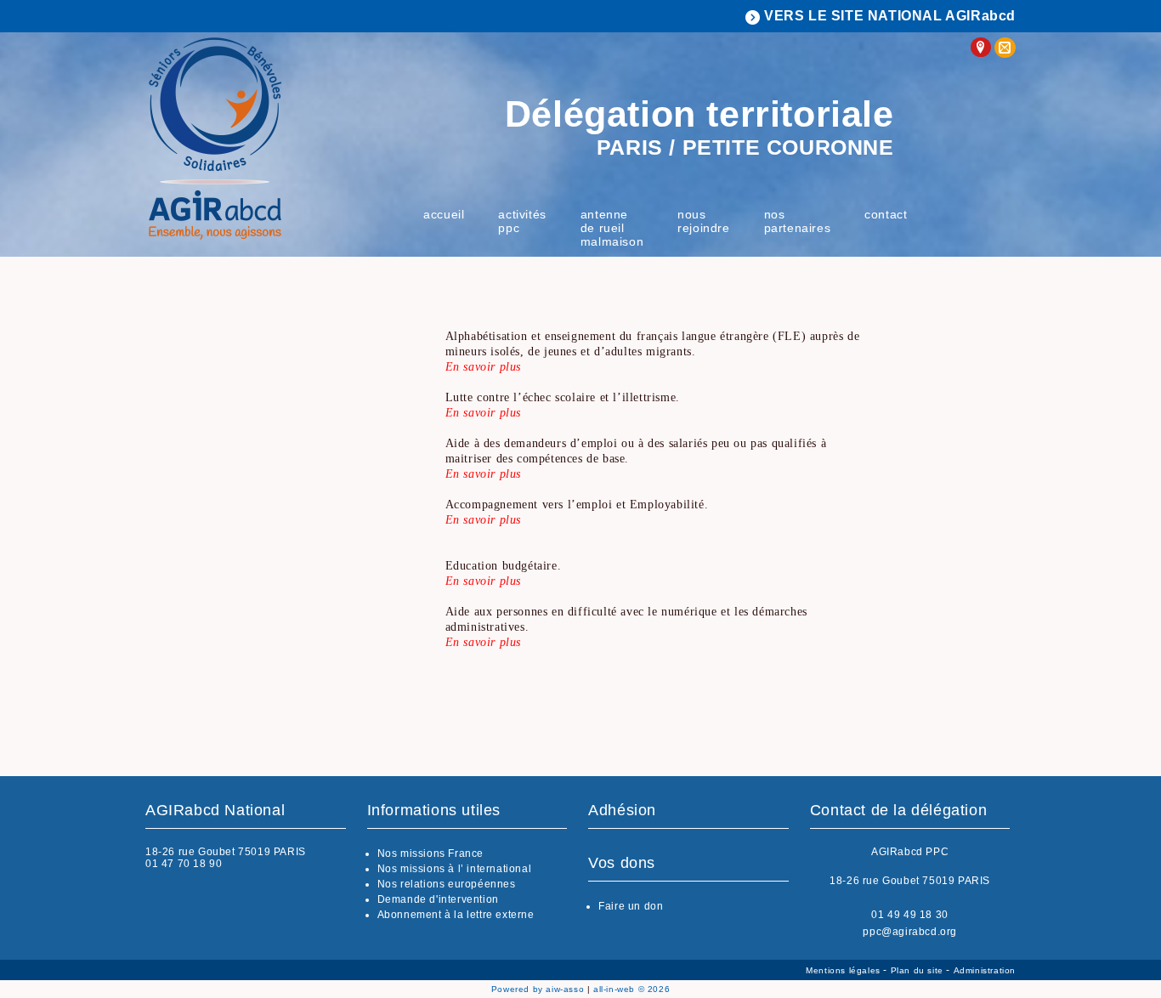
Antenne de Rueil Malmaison (611, 227)
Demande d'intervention (438, 899)
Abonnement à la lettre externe (456, 915)
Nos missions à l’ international (454, 869)
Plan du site (919, 970)
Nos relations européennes (446, 884)
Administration (985, 970)
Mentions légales (844, 970)
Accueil (443, 214)
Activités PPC (522, 221)
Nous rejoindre (703, 221)
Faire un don (630, 906)
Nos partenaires (797, 221)
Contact (885, 214)
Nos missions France (430, 853)
